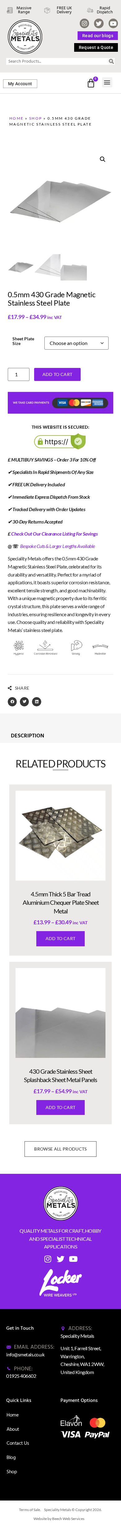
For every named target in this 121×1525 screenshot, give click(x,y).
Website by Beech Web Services (59, 1518)
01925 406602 (21, 1376)
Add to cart (58, 374)
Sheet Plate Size (23, 341)
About (13, 1429)
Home (16, 118)
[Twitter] (98, 23)
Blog (11, 1457)
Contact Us (18, 1443)
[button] (107, 82)
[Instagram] (84, 23)
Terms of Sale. (30, 1509)
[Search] (111, 61)
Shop (35, 118)
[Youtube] (113, 23)
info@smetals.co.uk (25, 1354)
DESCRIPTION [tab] (27, 736)
